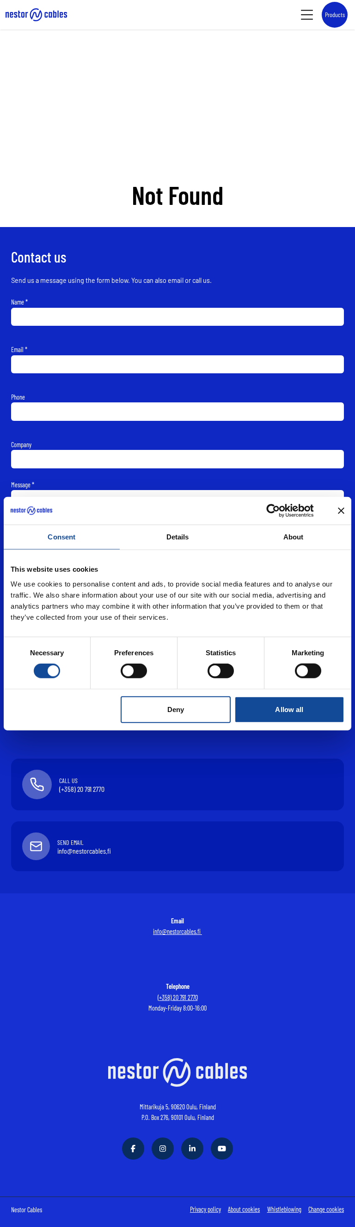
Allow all (289, 709)
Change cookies (326, 1209)
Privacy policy (205, 1209)
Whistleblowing (284, 1209)
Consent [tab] (61, 536)
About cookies (244, 1209)
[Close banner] (341, 510)
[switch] (134, 671)
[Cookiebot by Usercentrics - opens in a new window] (280, 510)
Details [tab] (177, 536)
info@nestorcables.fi (177, 931)
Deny (175, 709)
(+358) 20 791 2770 (178, 997)
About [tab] (293, 536)
